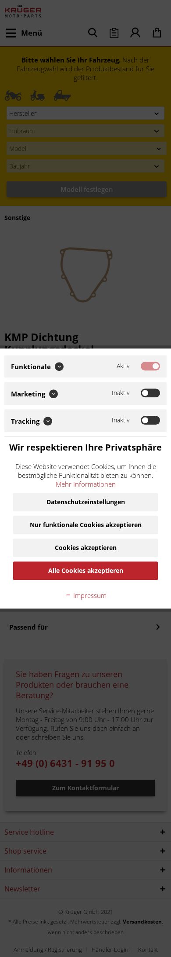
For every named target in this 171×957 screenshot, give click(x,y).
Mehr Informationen (86, 484)
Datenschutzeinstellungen (85, 502)
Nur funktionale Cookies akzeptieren (86, 525)
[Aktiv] (150, 366)
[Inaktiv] (150, 393)
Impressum (89, 595)
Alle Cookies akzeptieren (85, 570)
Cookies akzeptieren (86, 547)
